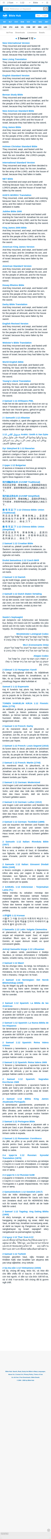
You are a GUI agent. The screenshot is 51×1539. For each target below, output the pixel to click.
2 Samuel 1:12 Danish (13, 577)
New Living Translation (14, 59)
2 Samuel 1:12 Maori (13, 963)
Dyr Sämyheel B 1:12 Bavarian (18, 448)
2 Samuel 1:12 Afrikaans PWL (18, 401)
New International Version (16, 43)
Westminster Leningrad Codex (32, 634)
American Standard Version (17, 266)
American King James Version (18, 247)
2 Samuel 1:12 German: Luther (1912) (22, 802)
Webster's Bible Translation (17, 343)
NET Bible (7, 179)
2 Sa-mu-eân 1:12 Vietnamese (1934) (21, 1268)
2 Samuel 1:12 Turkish (14, 1254)
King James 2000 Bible (14, 227)
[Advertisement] (25, 1335)
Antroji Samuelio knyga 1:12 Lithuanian (23, 949)
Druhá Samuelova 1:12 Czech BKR (20, 560)
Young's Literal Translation (16, 381)
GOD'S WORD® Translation (16, 195)
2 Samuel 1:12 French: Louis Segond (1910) (25, 746)
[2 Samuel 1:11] (3, 689)
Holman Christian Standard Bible (19, 146)
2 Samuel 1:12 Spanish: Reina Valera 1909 (24, 1062)
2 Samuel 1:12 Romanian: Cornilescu (22, 1138)
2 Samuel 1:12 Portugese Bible (18, 1121)
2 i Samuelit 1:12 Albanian (16, 417)
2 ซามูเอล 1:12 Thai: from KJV (18, 1237)
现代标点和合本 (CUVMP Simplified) (20, 496)
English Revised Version (15, 323)
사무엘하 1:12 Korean (13, 915)
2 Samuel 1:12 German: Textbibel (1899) (23, 822)
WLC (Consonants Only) (36, 645)
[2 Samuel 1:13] (48, 689)
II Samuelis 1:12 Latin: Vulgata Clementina (24, 929)
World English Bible (13, 362)
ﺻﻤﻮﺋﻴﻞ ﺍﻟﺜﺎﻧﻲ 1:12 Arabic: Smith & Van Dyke (25, 434)
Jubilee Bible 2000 (12, 211)
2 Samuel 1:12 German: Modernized (21, 782)
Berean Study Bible (12, 94)
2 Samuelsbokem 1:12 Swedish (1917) (22, 1192)
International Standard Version (18, 162)
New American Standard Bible (18, 111)
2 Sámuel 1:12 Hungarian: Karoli (19, 669)
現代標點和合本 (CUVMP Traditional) (21, 482)
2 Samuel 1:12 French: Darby (17, 726)
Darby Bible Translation (14, 304)
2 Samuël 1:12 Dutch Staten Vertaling (22, 594)
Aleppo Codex (41, 656)
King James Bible (11, 127)
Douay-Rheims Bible (13, 285)
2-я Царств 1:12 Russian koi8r (18, 1175)
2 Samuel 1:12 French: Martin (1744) (21, 762)
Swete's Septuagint (12, 617)
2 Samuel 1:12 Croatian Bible (17, 543)
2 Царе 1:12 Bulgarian (14, 465)
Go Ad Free (4, 1533)
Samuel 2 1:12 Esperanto (15, 686)
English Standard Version (15, 75)
